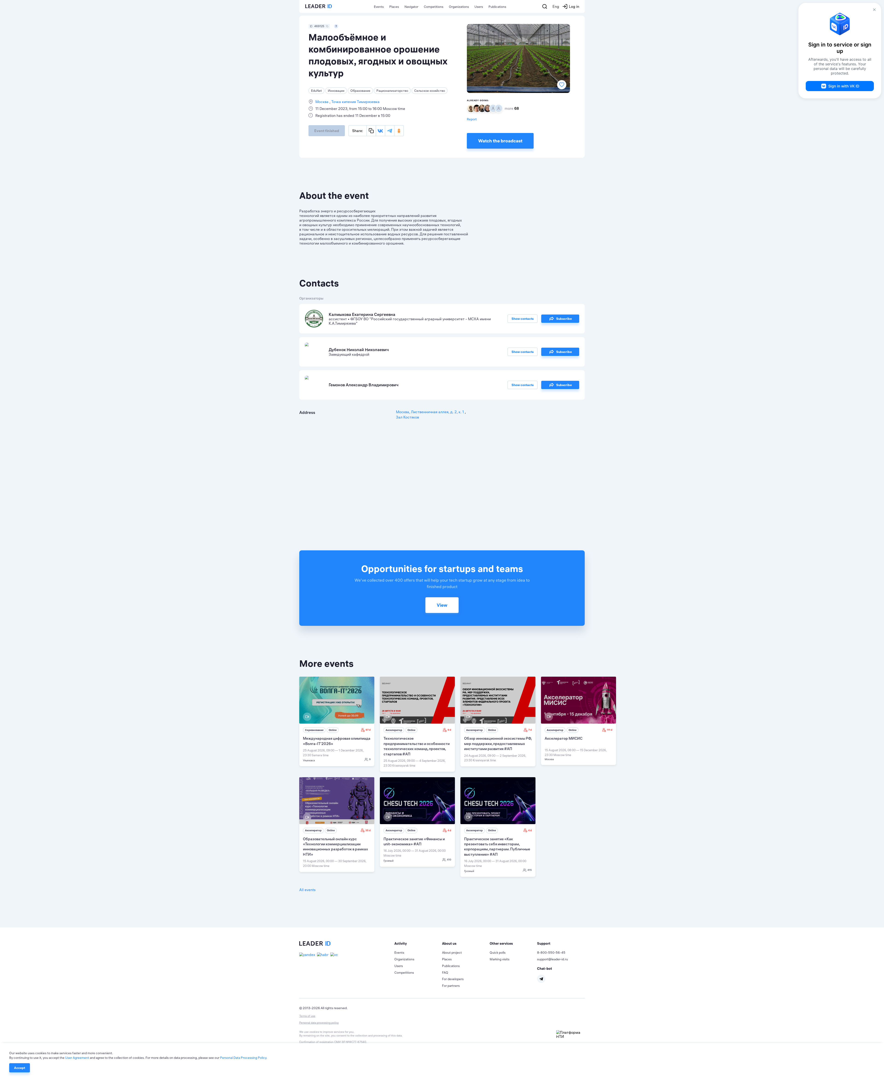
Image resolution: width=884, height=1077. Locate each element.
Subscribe (564, 319)
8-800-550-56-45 (551, 952)
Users (478, 7)
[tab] (418, 943)
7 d (530, 729)
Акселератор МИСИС (563, 738)
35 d (368, 830)
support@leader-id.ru (552, 959)
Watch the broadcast (500, 141)
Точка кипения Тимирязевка (355, 101)
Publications (497, 7)
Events (379, 7)
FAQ (445, 972)
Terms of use (307, 1016)
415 (529, 870)
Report (472, 119)
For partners (451, 986)
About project (452, 952)
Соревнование (314, 730)
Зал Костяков (407, 417)
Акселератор (394, 730)
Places (394, 7)
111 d (609, 729)
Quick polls (498, 952)
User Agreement (77, 1058)
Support (543, 943)
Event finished (326, 130)
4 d (449, 830)
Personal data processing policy (319, 1022)
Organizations (459, 7)
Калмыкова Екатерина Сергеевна (362, 314)
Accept (19, 1068)
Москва (322, 101)
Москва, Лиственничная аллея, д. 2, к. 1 (430, 412)
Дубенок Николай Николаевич (359, 349)
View (442, 605)
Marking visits (499, 959)
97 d (368, 729)
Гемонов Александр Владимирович (363, 384)
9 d (449, 729)
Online (333, 730)
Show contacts (523, 319)
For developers (453, 979)
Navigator (411, 7)
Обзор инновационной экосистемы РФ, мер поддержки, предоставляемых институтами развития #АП (498, 743)
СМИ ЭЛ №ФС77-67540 (350, 1042)
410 (449, 859)
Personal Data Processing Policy (243, 1058)
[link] (336, 721)
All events (307, 889)
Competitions (433, 7)
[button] (418, 943)
